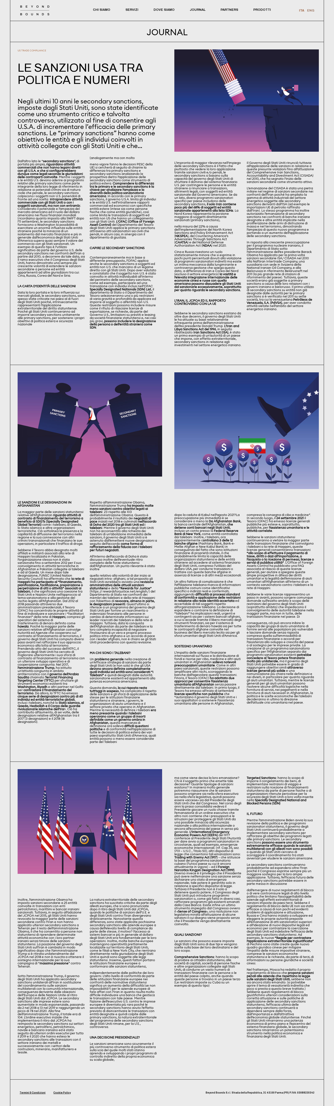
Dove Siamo (164, 9)
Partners (229, 9)
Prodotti (262, 9)
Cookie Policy (62, 1092)
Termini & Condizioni (32, 1092)
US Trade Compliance (32, 50)
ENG (310, 10)
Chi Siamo (101, 9)
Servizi (131, 9)
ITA (301, 10)
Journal (197, 9)
